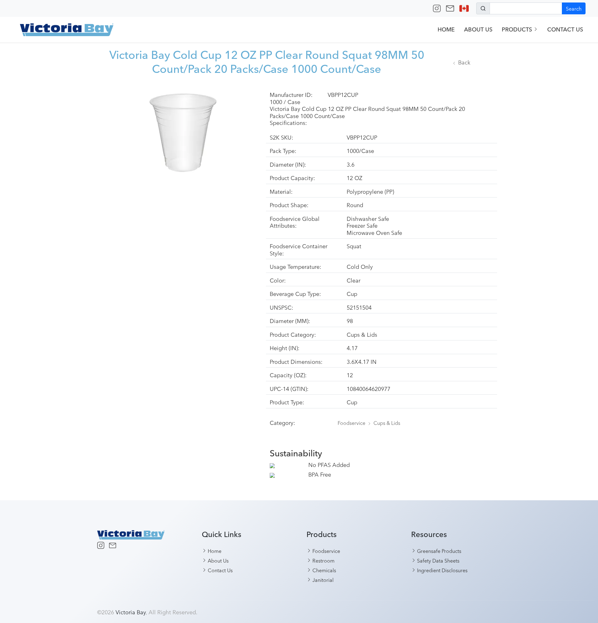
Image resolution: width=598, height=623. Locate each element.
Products (518, 29)
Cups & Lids (386, 422)
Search (573, 8)
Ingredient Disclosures (441, 570)
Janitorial (322, 579)
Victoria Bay (131, 612)
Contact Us (565, 29)
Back (464, 62)
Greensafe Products (438, 550)
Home (446, 29)
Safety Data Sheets (437, 560)
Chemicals (323, 570)
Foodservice (351, 422)
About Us (478, 29)
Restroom (323, 560)
